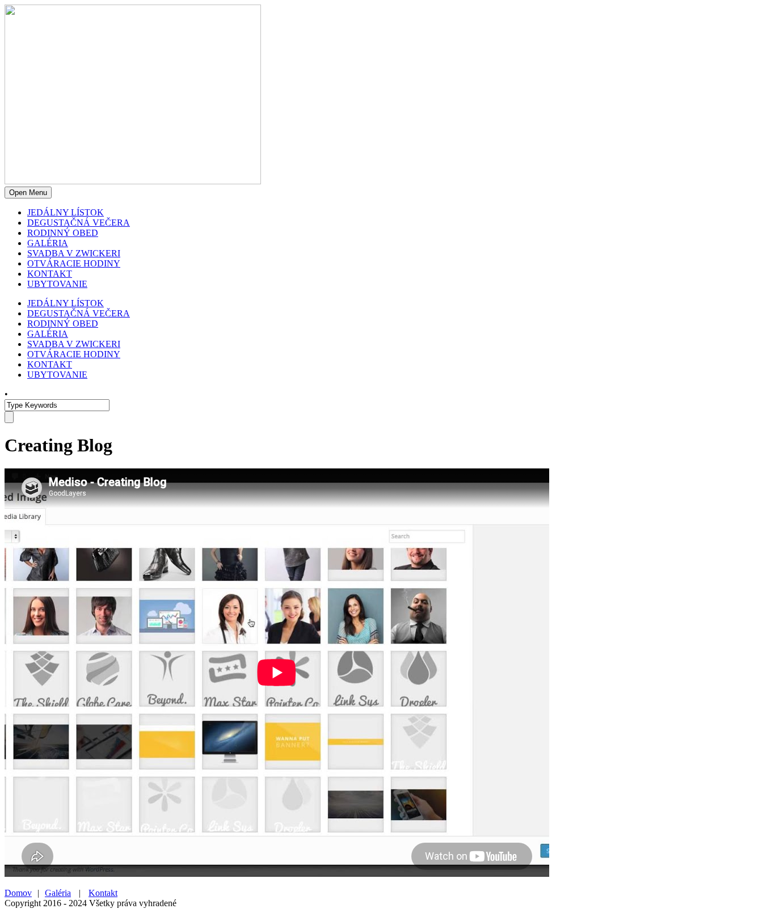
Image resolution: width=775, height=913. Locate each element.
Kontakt (103, 893)
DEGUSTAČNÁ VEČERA (78, 222)
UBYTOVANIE (57, 284)
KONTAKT (49, 273)
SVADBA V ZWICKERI (73, 253)
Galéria (58, 893)
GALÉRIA (47, 243)
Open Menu (28, 192)
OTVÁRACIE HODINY (73, 263)
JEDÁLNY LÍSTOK (65, 212)
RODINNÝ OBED (62, 233)
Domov (18, 893)
